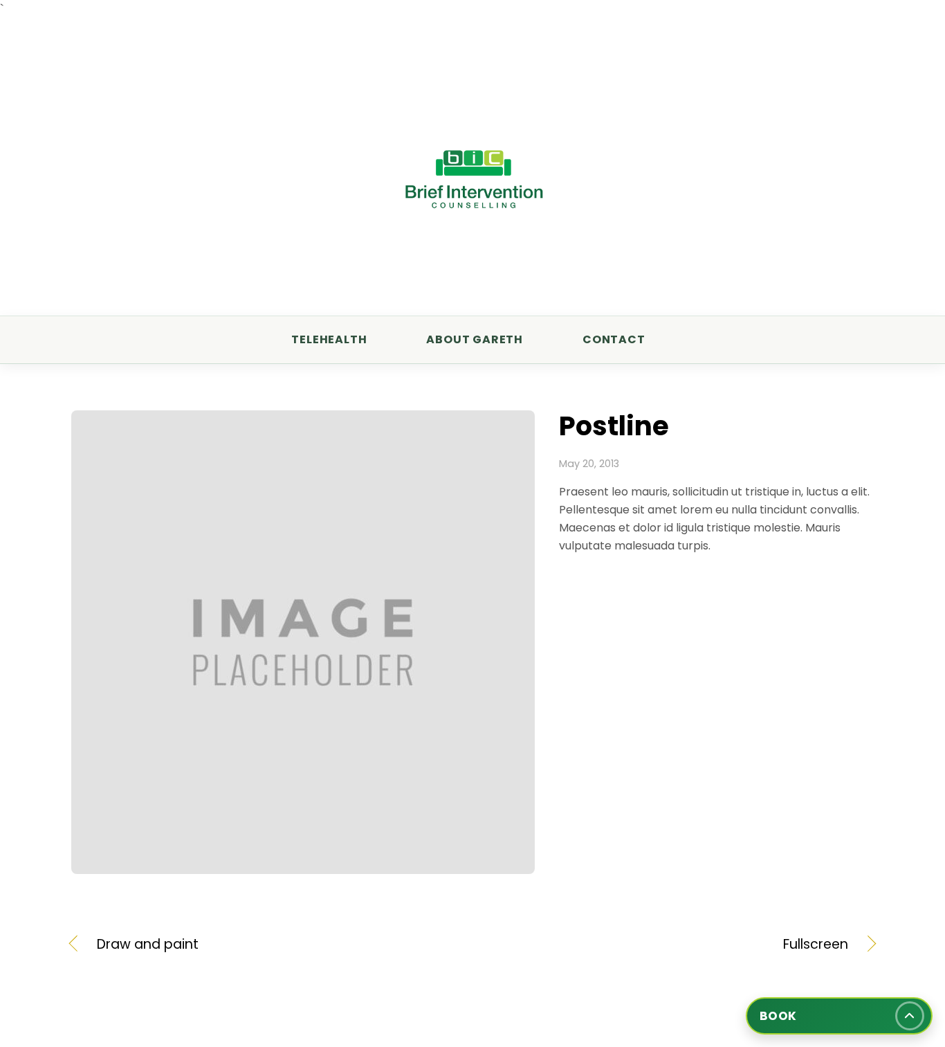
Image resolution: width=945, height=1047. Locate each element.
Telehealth (329, 339)
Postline (614, 426)
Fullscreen (672, 945)
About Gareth (474, 339)
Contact (613, 339)
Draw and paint (148, 945)
